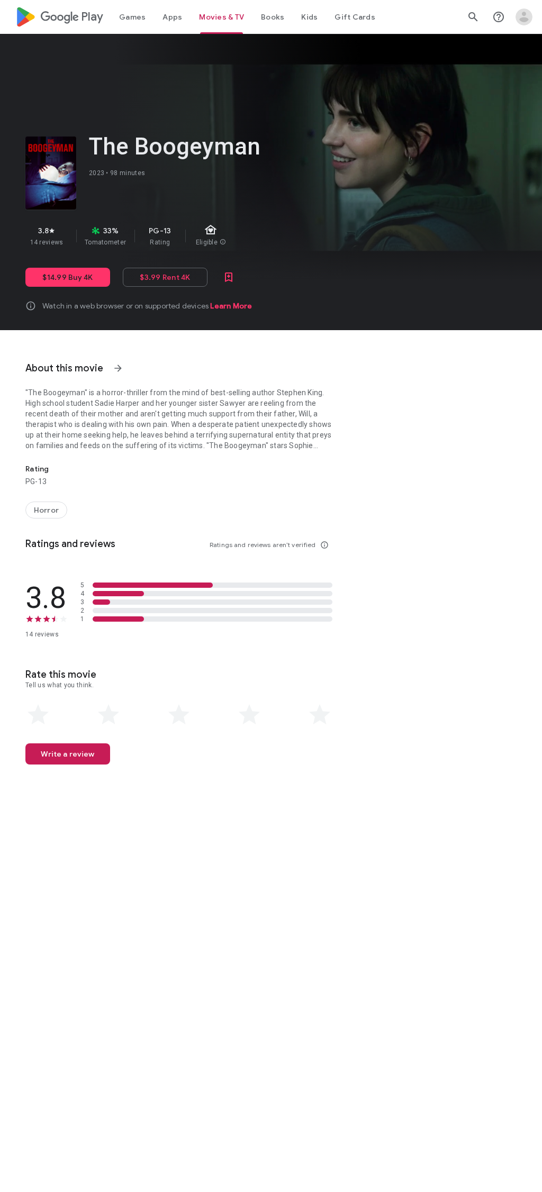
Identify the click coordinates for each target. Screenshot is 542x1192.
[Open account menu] (524, 17)
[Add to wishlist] (228, 277)
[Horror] (46, 510)
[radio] (38, 714)
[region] (205, 236)
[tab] (132, 17)
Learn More (231, 306)
